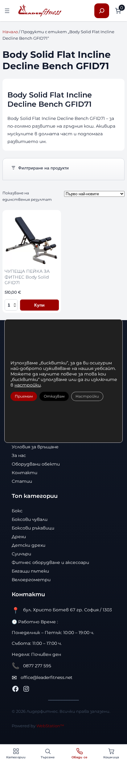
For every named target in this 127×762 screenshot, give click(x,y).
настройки (27, 385)
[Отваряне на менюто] (7, 10)
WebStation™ (50, 725)
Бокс (17, 511)
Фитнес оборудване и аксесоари (50, 562)
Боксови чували (29, 519)
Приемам (24, 396)
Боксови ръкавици (33, 528)
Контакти (24, 472)
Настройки (87, 396)
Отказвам (54, 396)
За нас (19, 455)
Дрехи (19, 536)
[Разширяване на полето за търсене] (101, 10)
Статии (22, 481)
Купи (39, 305)
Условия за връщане (35, 447)
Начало (10, 31)
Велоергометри (31, 579)
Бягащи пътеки (30, 571)
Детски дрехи (28, 545)
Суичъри (21, 554)
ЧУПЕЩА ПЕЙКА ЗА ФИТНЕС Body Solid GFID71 (27, 276)
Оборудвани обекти (36, 464)
